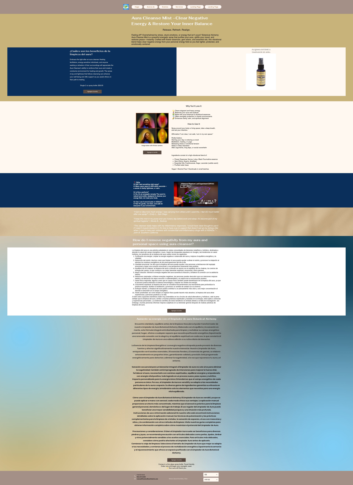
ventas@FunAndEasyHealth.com (147, 479)
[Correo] (135, 479)
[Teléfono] (135, 476)
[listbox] (211, 480)
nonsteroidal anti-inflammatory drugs (184, 230)
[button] (211, 480)
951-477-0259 (141, 477)
